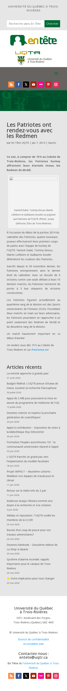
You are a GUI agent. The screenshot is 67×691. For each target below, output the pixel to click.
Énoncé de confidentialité (33, 639)
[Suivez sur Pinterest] (48, 84)
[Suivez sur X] (26, 84)
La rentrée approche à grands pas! (27, 373)
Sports (52, 142)
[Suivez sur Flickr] (41, 84)
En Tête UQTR (20, 142)
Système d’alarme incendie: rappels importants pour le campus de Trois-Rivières (29, 564)
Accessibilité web (33, 644)
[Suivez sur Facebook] (19, 84)
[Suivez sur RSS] (11, 84)
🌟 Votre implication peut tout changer (31, 578)
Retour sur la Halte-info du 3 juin (26, 490)
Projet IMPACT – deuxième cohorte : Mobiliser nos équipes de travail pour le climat (30, 476)
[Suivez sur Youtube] (33, 84)
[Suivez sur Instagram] (56, 84)
